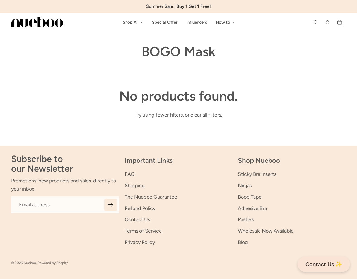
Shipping (135, 185)
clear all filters (205, 115)
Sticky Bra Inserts (257, 174)
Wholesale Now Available (266, 231)
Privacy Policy (140, 242)
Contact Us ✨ (323, 264)
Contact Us (137, 219)
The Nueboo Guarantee (151, 197)
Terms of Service (143, 231)
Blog (243, 242)
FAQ (130, 174)
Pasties (246, 219)
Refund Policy (140, 208)
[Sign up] (110, 205)
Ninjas (245, 185)
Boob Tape (250, 197)
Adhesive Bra (252, 208)
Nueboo (30, 263)
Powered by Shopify (53, 263)
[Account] (327, 22)
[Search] (316, 22)
